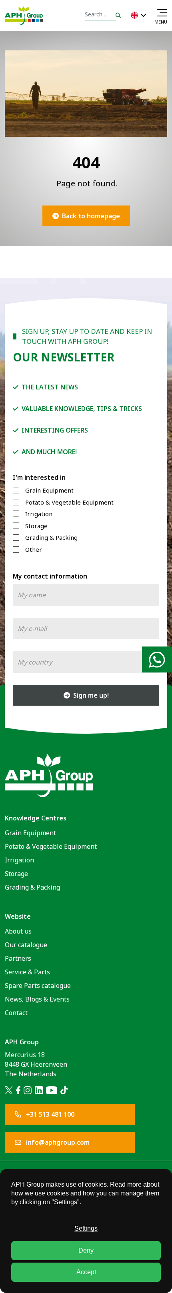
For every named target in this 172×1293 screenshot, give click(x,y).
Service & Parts (27, 972)
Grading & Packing (51, 537)
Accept (86, 1272)
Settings (86, 1228)
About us (18, 931)
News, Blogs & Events (37, 999)
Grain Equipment (49, 490)
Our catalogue (26, 944)
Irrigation (38, 514)
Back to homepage (91, 216)
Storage (36, 526)
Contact (16, 1012)
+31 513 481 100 (49, 1114)
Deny (86, 1250)
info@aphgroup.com (57, 1142)
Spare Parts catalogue (38, 985)
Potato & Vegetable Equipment (69, 502)
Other (33, 549)
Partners (18, 958)
